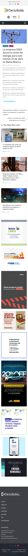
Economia (3, 514)
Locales (11, 46)
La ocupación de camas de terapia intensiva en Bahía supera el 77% (12, 146)
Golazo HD (4, 504)
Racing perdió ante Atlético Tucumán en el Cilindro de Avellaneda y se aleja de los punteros (15, 112)
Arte (2, 517)
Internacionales (5, 520)
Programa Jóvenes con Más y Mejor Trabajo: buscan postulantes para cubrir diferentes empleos (13, 177)
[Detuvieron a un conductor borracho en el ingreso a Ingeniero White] (14, 189)
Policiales (3, 508)
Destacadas (5, 46)
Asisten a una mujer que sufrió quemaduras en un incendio (16, 119)
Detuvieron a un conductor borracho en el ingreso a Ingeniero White (12, 207)
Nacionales (4, 511)
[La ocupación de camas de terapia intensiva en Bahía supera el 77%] (14, 129)
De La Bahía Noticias (15, 65)
